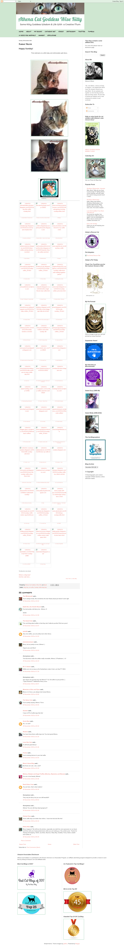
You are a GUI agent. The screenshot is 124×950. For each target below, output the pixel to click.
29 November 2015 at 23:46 (31, 779)
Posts (89, 108)
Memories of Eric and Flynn (31, 689)
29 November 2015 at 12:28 (31, 615)
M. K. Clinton (27, 666)
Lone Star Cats (27, 742)
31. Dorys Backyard (26, 421)
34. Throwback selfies (27, 441)
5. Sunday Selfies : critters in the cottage (43, 238)
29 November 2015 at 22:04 (31, 757)
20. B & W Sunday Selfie (42, 340)
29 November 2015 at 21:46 (31, 747)
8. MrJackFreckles (43, 258)
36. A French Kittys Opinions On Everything (59, 442)
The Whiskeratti (28, 596)
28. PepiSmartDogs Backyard (27, 401)
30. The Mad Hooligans (59, 401)
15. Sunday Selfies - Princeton (59, 299)
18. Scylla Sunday (59, 319)
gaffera (65, 943)
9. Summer (59, 258)
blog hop (26, 587)
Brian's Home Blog (28, 763)
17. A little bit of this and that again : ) (42, 319)
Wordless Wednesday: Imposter (96, 188)
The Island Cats (28, 621)
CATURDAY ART (50, 31)
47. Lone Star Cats (43, 523)
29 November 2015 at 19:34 (31, 715)
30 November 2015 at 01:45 (31, 810)
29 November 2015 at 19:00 (31, 694)
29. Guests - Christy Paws (42, 401)
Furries (25, 753)
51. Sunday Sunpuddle (59, 543)
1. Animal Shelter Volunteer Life (26, 217)
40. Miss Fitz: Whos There (26, 482)
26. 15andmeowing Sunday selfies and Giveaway (42, 381)
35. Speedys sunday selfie (42, 441)
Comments (90, 111)
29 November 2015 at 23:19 (31, 768)
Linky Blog (74, 578)
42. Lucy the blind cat (59, 482)
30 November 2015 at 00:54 (31, 800)
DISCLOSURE (51, 35)
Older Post (76, 844)
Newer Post (22, 844)
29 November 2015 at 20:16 (31, 726)
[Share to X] (55, 585)
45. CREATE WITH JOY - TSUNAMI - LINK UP (59, 503)
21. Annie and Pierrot (59, 340)
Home (49, 844)
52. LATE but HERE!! (27, 564)
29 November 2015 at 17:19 (31, 671)
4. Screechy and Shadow (26, 238)
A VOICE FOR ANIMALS (27, 35)
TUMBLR (91, 31)
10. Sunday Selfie (27, 278)
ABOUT (28, 31)
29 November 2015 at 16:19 (31, 661)
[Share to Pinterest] (58, 585)
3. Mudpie (59, 217)
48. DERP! (59, 523)
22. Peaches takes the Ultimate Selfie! (26, 360)
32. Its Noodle (42, 421)
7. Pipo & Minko (27, 258)
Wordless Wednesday (93, 199)
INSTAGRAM (70, 31)
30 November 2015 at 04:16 (31, 821)
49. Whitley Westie (26, 543)
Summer (25, 710)
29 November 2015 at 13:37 (31, 625)
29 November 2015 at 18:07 (31, 684)
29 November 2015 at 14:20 (31, 636)
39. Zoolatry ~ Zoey (58, 462)
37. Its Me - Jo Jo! (27, 462)
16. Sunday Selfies (26, 319)
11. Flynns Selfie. (43, 278)
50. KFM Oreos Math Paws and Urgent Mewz (42, 544)
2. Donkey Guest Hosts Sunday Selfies (43, 217)
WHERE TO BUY (90, 151)
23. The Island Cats (42, 360)
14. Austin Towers (43, 299)
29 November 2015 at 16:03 (31, 650)
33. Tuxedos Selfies (58, 421)
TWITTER (81, 31)
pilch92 (25, 631)
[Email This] (51, 585)
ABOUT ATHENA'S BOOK (92, 149)
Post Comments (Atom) (33, 847)
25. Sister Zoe (26, 380)
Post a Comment (26, 840)
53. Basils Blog (42, 564)
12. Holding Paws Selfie (59, 278)
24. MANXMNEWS (58, 360)
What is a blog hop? (24, 575)
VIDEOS (61, 31)
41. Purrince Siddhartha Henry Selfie (42, 482)
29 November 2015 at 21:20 (31, 736)
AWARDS (41, 35)
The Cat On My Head (52, 198)
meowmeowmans (28, 642)
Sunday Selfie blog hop (40, 587)
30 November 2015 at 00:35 (31, 789)
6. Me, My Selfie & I (58, 238)
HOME (21, 31)
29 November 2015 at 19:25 (31, 705)
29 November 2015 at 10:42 (31, 601)
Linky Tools (68, 578)
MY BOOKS (38, 31)
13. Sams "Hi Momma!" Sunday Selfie (26, 299)
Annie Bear (26, 721)
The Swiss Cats (27, 700)
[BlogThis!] (53, 585)
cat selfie (31, 587)
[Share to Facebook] (56, 585)
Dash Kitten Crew (28, 784)
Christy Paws (27, 816)
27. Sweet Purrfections (59, 380)
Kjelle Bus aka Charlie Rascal (32, 606)
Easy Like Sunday (92, 223)
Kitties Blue (26, 826)
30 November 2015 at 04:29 (31, 837)
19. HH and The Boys (26, 340)
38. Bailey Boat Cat (42, 462)
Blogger (77, 943)
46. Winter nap (26, 523)
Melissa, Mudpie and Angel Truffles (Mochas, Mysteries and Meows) (44, 774)
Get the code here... (25, 577)
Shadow (25, 731)
